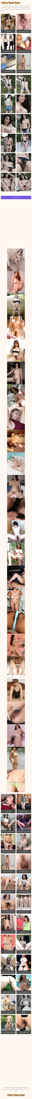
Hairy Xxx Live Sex (16, 197)
